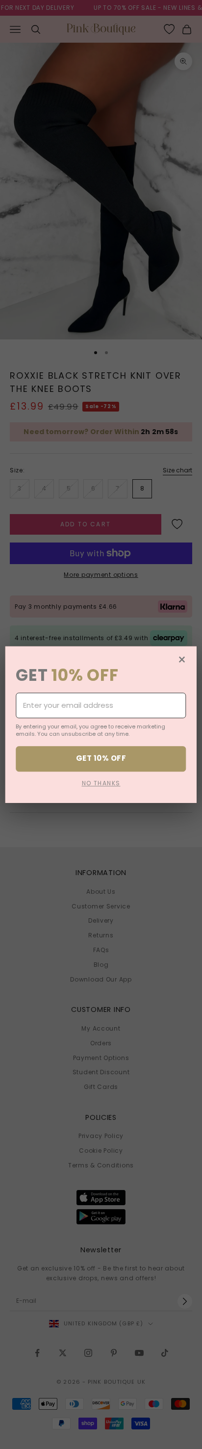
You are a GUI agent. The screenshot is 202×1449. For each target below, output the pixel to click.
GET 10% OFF (101, 758)
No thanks (101, 783)
